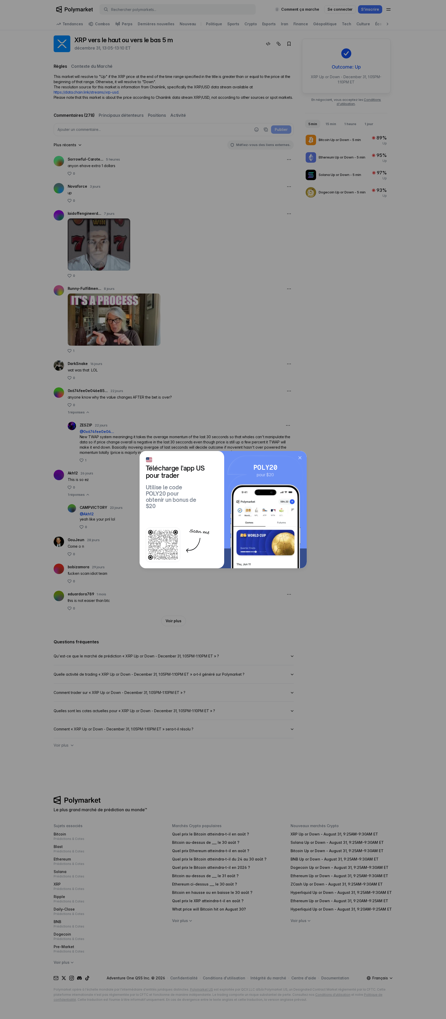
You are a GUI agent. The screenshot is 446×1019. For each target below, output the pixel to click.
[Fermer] (300, 457)
